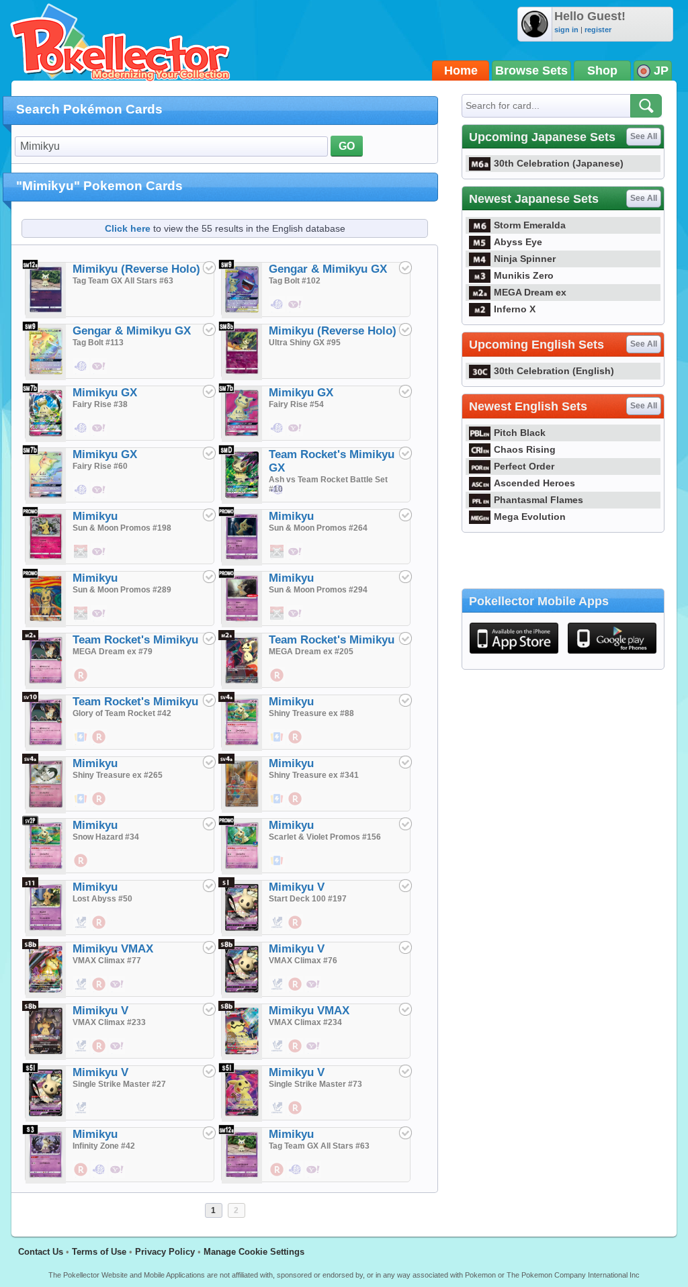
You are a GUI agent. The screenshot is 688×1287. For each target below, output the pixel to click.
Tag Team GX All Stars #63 (123, 280)
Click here (127, 228)
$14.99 (277, 559)
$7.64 (295, 1115)
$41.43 (295, 806)
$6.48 (277, 682)
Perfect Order (524, 466)
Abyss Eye (518, 241)
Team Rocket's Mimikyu (135, 639)
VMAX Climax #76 (303, 960)
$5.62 (81, 497)
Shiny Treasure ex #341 (314, 775)
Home (461, 70)
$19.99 (81, 559)
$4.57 (313, 991)
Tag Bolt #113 (98, 342)
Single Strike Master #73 (315, 1084)
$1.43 (81, 868)
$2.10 (295, 1177)
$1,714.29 (99, 559)
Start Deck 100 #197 (308, 898)
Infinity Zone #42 (104, 1146)
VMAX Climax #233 (109, 1022)
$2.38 (295, 744)
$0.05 (81, 929)
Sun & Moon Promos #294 (318, 589)
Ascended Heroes (534, 483)
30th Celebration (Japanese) (559, 163)
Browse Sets (531, 70)
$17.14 (99, 497)
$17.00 (277, 806)
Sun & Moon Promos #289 (122, 589)
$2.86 (117, 991)
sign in (566, 30)
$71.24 (99, 1053)
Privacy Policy (165, 1252)
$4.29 (295, 435)
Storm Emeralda (530, 225)
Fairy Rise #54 (296, 404)
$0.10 (277, 744)
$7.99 (277, 620)
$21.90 (295, 311)
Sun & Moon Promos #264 (318, 528)
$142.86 (99, 373)
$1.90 (295, 929)
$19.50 (81, 806)
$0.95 (99, 435)
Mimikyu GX (105, 392)
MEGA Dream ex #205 (311, 651)
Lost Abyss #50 (102, 898)
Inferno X (514, 309)
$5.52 (277, 497)
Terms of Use (99, 1252)
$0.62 (277, 1177)
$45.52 (313, 1053)
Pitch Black (520, 432)
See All (643, 136)
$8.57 (277, 435)
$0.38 (81, 682)
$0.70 (277, 991)
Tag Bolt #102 (294, 280)
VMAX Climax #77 (107, 960)
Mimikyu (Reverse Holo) (136, 269)
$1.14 (99, 806)
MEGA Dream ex (530, 292)
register (598, 30)
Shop (602, 70)
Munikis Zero (524, 275)
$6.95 (99, 991)
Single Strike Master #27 (119, 1084)
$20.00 (117, 1053)
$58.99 (277, 1053)
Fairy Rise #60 (100, 466)
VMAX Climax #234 (305, 1022)
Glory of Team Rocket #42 (122, 713)
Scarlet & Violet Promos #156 (325, 837)
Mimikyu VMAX (113, 948)
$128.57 (295, 1053)
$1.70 (81, 991)
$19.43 (295, 991)
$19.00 (277, 868)
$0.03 (81, 744)
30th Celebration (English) (554, 370)
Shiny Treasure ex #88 (311, 713)
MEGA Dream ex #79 (113, 651)
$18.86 (277, 311)
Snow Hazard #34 (106, 837)
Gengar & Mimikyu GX (328, 269)
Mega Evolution (530, 516)
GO (347, 146)
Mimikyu (95, 516)
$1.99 (81, 1115)
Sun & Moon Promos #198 (122, 528)
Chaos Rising (525, 449)
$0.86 (81, 435)
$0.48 (313, 1177)
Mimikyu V (297, 887)
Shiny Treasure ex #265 (118, 775)
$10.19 (81, 373)
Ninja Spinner (525, 258)
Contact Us (40, 1252)
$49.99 (81, 1053)
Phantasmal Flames (538, 499)
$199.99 (81, 620)
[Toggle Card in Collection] (209, 267)
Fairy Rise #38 (100, 404)
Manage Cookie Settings (254, 1252)
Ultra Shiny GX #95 (305, 342)
